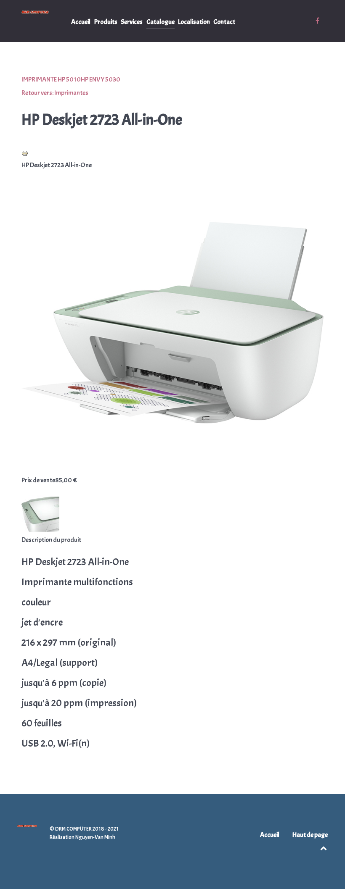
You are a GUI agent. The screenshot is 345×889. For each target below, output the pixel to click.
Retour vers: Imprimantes (54, 93)
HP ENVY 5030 (100, 79)
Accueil (269, 835)
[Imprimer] (24, 151)
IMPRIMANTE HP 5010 (51, 79)
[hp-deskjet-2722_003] (40, 512)
